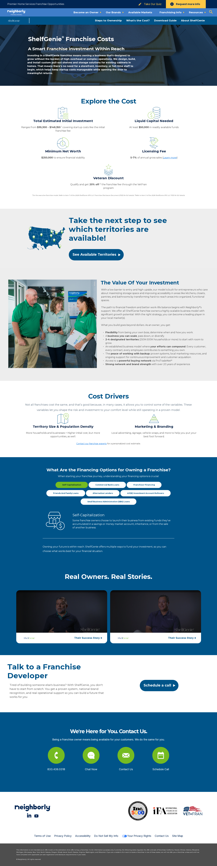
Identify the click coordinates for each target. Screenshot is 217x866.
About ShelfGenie (193, 20)
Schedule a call (157, 685)
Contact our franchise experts (91, 443)
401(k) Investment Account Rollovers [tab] (145, 493)
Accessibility (82, 835)
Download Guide (165, 20)
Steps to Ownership (108, 20)
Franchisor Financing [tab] (144, 485)
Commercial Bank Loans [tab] (107, 485)
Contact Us (162, 835)
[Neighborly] (16, 12)
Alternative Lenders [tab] (103, 493)
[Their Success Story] (61, 612)
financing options (138, 476)
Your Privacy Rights (139, 835)
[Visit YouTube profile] (36, 815)
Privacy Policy (63, 835)
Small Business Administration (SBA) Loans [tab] (108, 501)
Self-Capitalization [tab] (71, 485)
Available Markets (140, 12)
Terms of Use (42, 835)
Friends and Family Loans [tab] (66, 493)
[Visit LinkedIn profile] (29, 815)
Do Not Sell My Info (106, 835)
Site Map (177, 835)
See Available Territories (94, 254)
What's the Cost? (138, 20)
